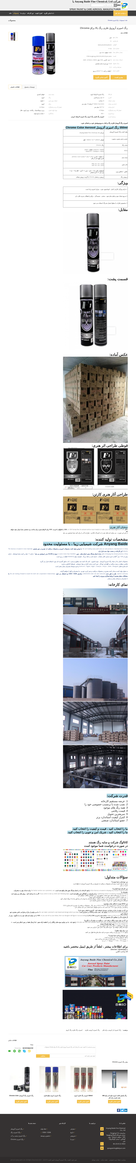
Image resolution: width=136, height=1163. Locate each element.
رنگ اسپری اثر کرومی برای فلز (112, 1030)
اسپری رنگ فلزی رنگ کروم (74, 1030)
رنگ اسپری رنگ (15, 1132)
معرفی (72, 1129)
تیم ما (72, 1139)
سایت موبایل (95, 1160)
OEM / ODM (46, 1132)
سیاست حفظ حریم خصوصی (117, 1160)
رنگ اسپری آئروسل (17, 1129)
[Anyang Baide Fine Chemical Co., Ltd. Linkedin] (125, 1110)
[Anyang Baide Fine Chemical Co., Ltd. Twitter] (122, 1110)
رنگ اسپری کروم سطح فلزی (52, 1095)
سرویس (72, 1136)
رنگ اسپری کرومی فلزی (92, 1030)
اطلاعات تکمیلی (15, 87)
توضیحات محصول (29, 87)
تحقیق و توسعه (45, 1136)
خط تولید (43, 1129)
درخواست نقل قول (120, 13)
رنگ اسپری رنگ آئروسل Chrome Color (21, 1095)
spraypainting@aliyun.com (119, 1148)
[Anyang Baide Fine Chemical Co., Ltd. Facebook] (118, 1110)
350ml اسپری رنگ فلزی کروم (83, 1095)
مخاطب (43, 1056)
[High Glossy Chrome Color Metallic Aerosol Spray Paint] (13, 36)
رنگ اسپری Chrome (17, 1139)
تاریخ (71, 1132)
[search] (115, 5)
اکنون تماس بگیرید (101, 77)
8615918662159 (28, 1048)
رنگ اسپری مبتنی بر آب (18, 1136)
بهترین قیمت (118, 77)
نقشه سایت (104, 1160)
